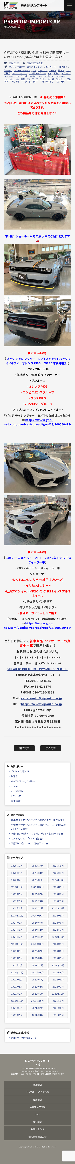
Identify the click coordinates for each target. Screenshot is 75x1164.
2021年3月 (58, 1015)
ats (17, 79)
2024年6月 (58, 922)
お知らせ (15, 776)
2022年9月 (58, 972)
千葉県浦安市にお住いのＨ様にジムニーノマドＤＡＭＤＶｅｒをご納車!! (38, 826)
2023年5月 (17, 958)
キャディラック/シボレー (23, 781)
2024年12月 (58, 908)
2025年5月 (17, 901)
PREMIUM (60, 76)
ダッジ (41, 66)
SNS (37, 1114)
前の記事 (24, 748)
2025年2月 (17, 908)
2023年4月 (37, 958)
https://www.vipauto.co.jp (41, 704)
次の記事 (51, 748)
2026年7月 (37, 865)
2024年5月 (17, 929)
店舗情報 (37, 1084)
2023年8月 (17, 950)
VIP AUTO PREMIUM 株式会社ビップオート (37, 669)
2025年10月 (37, 886)
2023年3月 (58, 958)
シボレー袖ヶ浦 (47, 79)
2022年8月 (17, 979)
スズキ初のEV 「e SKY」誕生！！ (28, 838)
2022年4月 (37, 986)
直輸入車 (31, 66)
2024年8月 (17, 922)
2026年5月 (17, 872)
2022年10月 (37, 972)
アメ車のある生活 (22, 70)
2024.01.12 (14, 63)
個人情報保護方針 (37, 1136)
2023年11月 (17, 943)
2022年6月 (58, 979)
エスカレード (51, 66)
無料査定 (8, 70)
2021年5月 (17, 1015)
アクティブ (66, 73)
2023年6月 (58, 950)
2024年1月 (37, 936)
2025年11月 (17, 886)
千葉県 (7, 73)
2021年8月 (17, 1007)
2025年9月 (58, 886)
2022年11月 (17, 972)
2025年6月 (58, 894)
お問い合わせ (37, 1129)
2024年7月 (37, 922)
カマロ (12, 66)
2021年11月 (17, 1000)
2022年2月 (17, 993)
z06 (25, 82)
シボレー (33, 76)
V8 (28, 79)
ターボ (24, 76)
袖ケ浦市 (63, 66)
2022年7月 (37, 979)
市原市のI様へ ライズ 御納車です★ (29, 843)
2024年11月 (17, 915)
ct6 (50, 73)
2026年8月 (17, 865)
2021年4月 (37, 1015)
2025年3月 (58, 901)
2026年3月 (58, 872)
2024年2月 (17, 936)
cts (40, 76)
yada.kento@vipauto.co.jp (41, 698)
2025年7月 (37, 894)
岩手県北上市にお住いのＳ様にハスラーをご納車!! (37, 820)
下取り (57, 73)
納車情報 (16, 801)
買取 (23, 79)
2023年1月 (37, 965)
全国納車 (21, 66)
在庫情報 (37, 1099)
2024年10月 (37, 915)
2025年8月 (17, 894)
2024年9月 (58, 915)
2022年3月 (58, 986)
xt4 (68, 70)
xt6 (17, 76)
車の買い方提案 (38, 1106)
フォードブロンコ (19, 73)
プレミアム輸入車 (35, 63)
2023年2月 (17, 965)
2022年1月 (37, 993)
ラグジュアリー (48, 82)
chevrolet (9, 79)
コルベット (60, 79)
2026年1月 (37, 879)
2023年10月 (37, 943)
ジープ (35, 79)
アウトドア (49, 76)
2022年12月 (58, 965)
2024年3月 (58, 929)
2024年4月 (37, 929)
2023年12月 (58, 936)
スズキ (14, 786)
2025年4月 (37, 901)
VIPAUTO (42, 70)
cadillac (9, 76)
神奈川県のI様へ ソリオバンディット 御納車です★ (37, 833)
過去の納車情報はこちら (24, 1037)
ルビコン (61, 82)
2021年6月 (58, 1007)
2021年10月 (37, 1000)
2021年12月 (58, 993)
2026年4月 (37, 872)
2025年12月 (58, 879)
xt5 (34, 70)
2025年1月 (37, 908)
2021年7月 (37, 1007)
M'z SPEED (17, 791)
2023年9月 (58, 943)
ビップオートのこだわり (37, 1091)
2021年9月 (58, 1000)
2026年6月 (58, 865)
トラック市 (16, 796)
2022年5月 (17, 986)
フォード (52, 70)
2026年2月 (17, 879)
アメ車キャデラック (37, 73)
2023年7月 (37, 950)
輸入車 (61, 70)
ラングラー (16, 82)
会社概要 (37, 1121)
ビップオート (34, 82)
